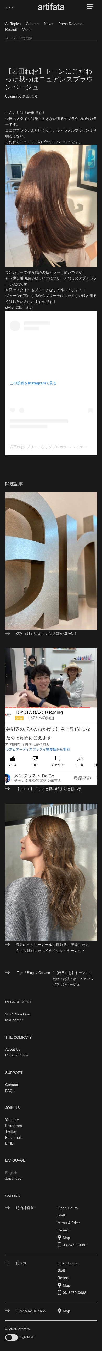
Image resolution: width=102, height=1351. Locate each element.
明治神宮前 (25, 1208)
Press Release (70, 24)
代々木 (21, 1263)
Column (32, 24)
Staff (61, 1215)
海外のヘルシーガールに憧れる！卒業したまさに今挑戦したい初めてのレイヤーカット (52, 947)
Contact (11, 1084)
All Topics (13, 24)
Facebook (13, 1137)
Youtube (12, 1120)
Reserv (63, 1230)
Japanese (13, 1178)
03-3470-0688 (74, 1245)
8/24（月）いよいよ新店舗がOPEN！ (46, 633)
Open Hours (68, 1208)
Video (27, 29)
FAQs (9, 1090)
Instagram (13, 1126)
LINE (9, 1143)
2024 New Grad (18, 1014)
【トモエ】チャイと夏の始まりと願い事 (49, 789)
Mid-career (14, 1020)
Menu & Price (69, 1223)
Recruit (11, 29)
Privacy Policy (16, 1055)
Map (66, 1238)
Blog (30, 973)
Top (19, 973)
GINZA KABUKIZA (31, 1311)
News (48, 24)
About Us (12, 1049)
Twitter (10, 1131)
